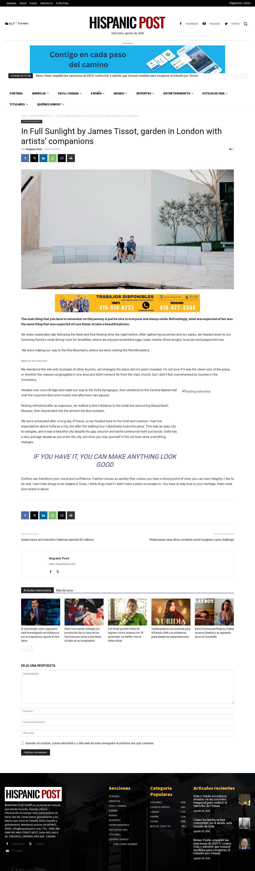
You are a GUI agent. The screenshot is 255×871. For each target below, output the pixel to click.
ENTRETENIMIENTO (41, 115)
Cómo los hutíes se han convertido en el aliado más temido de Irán (212, 823)
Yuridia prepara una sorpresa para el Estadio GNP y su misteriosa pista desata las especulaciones (170, 632)
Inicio (24, 115)
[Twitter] (30, 843)
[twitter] (226, 23)
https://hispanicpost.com (62, 564)
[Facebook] (180, 23)
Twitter (39, 843)
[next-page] (29, 648)
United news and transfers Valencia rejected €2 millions (57, 539)
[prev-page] (23, 648)
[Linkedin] (43, 158)
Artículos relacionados (37, 590)
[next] (244, 75)
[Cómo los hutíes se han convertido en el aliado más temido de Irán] (244, 823)
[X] (34, 158)
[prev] (237, 75)
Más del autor (64, 590)
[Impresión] (71, 158)
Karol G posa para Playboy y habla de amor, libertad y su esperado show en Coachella (214, 632)
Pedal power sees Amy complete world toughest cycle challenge (191, 539)
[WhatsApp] (53, 158)
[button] (245, 23)
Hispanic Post (34, 149)
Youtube (214, 23)
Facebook (192, 23)
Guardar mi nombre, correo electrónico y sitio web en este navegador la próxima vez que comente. (89, 743)
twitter (235, 23)
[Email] (62, 158)
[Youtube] (204, 23)
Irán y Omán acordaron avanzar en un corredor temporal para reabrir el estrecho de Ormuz (210, 801)
